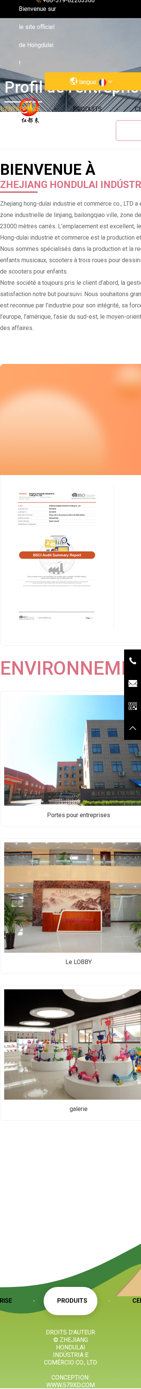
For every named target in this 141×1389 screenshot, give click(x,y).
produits (87, 109)
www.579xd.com (70, 1385)
